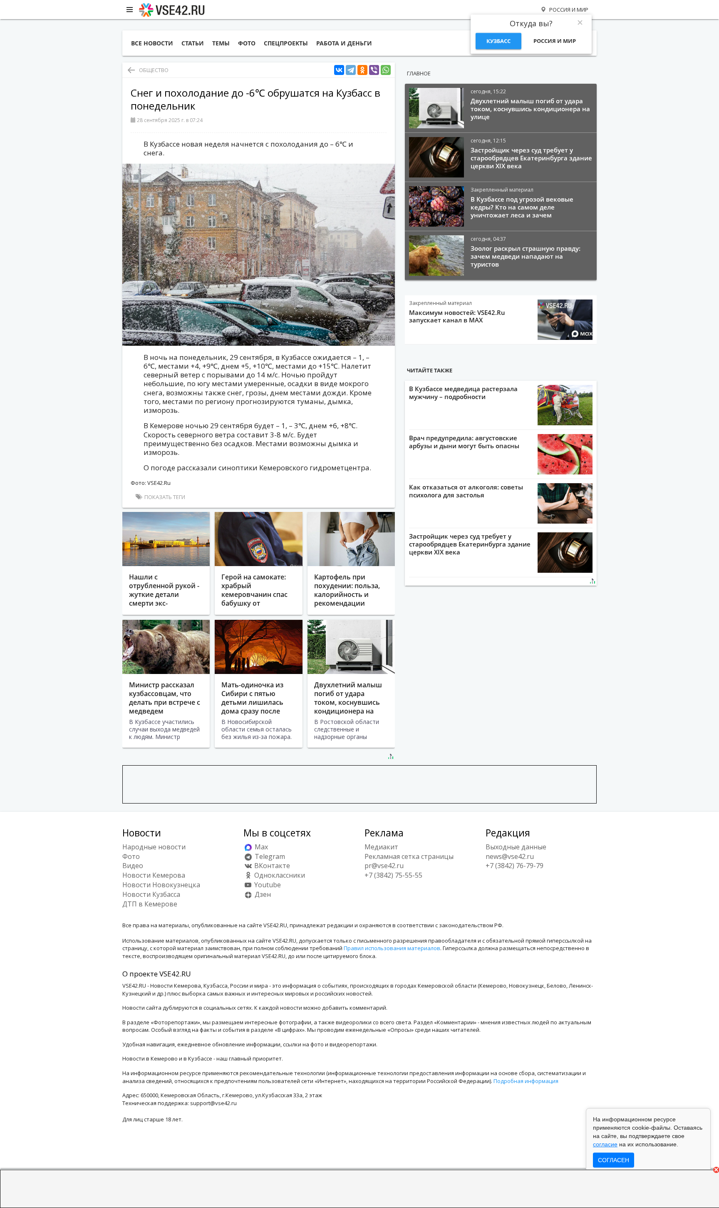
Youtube (267, 884)
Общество (154, 70)
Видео (132, 865)
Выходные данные (516, 846)
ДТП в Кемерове (149, 903)
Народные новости (154, 846)
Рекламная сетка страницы (409, 856)
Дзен (262, 894)
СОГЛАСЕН (613, 1160)
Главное (419, 73)
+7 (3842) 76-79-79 (514, 865)
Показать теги (164, 497)
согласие (605, 1144)
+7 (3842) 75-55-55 (393, 875)
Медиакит (381, 846)
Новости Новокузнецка (161, 884)
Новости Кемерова (153, 875)
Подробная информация (525, 1081)
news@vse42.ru (510, 856)
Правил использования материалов (392, 948)
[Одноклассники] (362, 70)
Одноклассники (279, 875)
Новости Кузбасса (151, 894)
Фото (131, 856)
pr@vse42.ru (384, 865)
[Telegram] (351, 70)
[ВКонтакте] (339, 70)
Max (260, 846)
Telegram (269, 856)
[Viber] (374, 70)
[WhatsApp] (386, 70)
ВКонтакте (271, 865)
